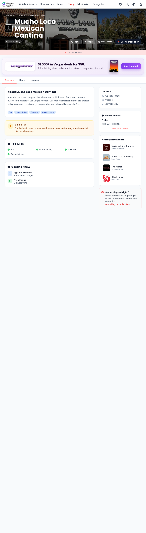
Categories (98, 4)
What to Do (83, 4)
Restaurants (10, 15)
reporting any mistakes (117, 204)
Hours (22, 80)
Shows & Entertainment (52, 4)
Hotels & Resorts (28, 4)
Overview (9, 80)
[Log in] (141, 4)
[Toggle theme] (133, 4)
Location (35, 80)
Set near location (128, 41)
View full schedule (120, 128)
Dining (71, 4)
